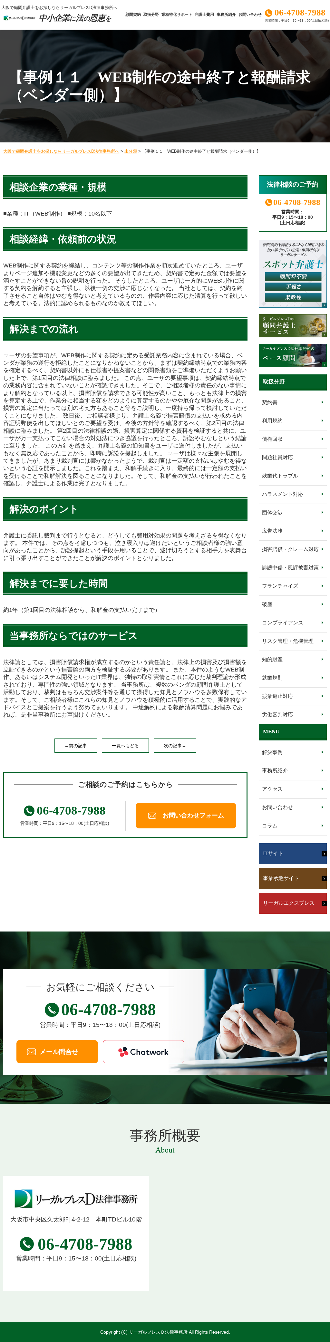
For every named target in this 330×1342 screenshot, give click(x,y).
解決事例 (272, 752)
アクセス (272, 789)
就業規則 (272, 678)
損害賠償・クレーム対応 (290, 549)
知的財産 (272, 659)
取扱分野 (151, 15)
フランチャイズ (280, 586)
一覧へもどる (125, 745)
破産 (267, 604)
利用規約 (272, 420)
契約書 (269, 402)
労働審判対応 (277, 714)
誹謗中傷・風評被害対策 (290, 567)
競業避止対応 (277, 696)
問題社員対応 (277, 457)
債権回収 (272, 439)
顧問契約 (133, 15)
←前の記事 (75, 745)
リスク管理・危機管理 (288, 641)
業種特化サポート (176, 15)
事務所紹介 (226, 15)
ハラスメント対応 (282, 494)
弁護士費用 (204, 15)
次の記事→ (175, 745)
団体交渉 (272, 512)
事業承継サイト (281, 878)
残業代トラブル (280, 475)
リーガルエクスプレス (289, 903)
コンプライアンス (282, 622)
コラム (269, 825)
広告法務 (272, 531)
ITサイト (273, 853)
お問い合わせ (250, 15)
